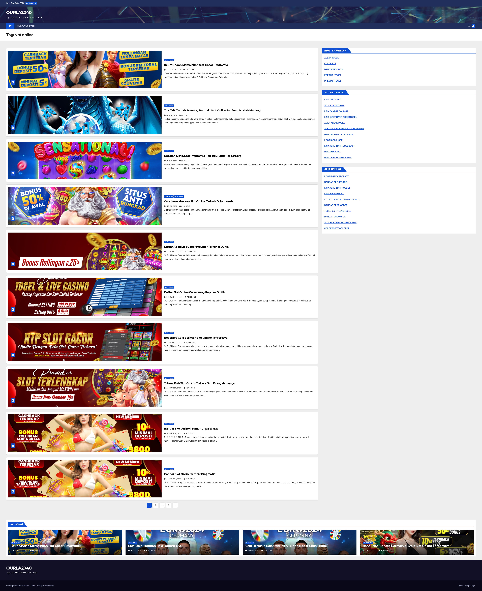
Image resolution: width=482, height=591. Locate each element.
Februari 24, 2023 (174, 251)
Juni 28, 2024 (254, 550)
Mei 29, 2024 (171, 206)
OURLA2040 (19, 12)
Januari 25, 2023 (174, 388)
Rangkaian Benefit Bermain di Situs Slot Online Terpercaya (406, 546)
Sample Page (470, 586)
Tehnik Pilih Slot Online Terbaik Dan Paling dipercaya (199, 383)
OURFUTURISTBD (26, 26)
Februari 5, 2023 (174, 342)
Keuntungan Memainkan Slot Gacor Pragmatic (196, 65)
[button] (469, 26)
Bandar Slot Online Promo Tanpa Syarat (191, 428)
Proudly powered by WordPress (18, 586)
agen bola (132, 542)
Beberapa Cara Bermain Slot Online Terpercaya (196, 337)
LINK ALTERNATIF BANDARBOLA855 (341, 199)
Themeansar (49, 586)
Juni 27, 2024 (371, 550)
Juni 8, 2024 (171, 115)
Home (461, 586)
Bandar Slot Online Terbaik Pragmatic (189, 474)
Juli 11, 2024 (136, 550)
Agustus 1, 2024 (174, 70)
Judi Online (169, 196)
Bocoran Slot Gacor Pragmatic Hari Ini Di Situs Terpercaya (202, 156)
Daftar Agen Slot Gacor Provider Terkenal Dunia (196, 246)
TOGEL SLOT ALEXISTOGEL (337, 211)
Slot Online (169, 60)
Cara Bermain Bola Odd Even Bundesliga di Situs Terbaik (286, 546)
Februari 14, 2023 (174, 297)
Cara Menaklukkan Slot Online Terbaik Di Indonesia (198, 201)
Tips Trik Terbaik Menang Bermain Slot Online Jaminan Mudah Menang (212, 110)
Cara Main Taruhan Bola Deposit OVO (155, 546)
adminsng (191, 251)
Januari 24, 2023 (174, 433)
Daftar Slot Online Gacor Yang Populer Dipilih (194, 292)
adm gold (190, 70)
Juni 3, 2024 (171, 161)
